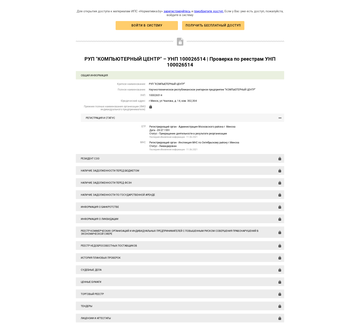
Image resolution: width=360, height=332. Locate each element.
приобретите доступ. (209, 11)
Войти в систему (146, 25)
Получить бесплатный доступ (213, 25)
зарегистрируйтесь (177, 11)
